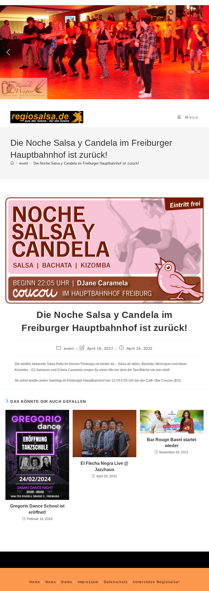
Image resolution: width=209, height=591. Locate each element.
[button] (8, 52)
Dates (66, 582)
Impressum (88, 582)
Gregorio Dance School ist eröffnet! (37, 509)
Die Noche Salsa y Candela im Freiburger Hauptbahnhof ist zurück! (86, 163)
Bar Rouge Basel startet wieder (171, 442)
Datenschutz (116, 582)
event (69, 348)
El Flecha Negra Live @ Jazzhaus (104, 466)
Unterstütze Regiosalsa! (156, 582)
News (50, 582)
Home (34, 582)
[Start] (12, 163)
